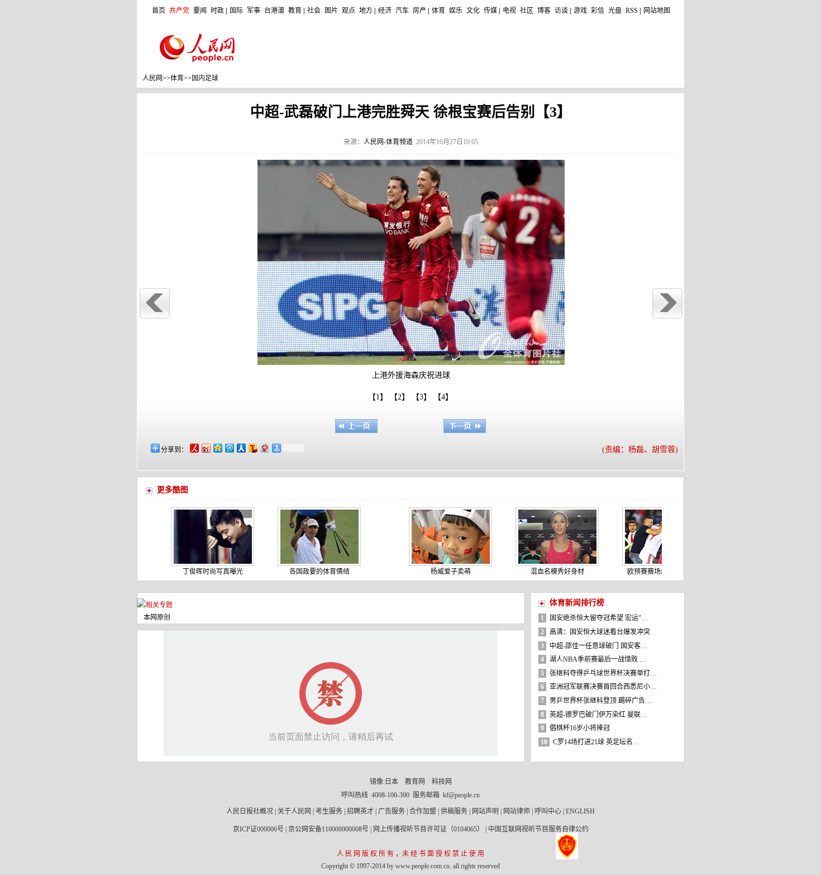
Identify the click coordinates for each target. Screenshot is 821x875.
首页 (158, 11)
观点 (348, 11)
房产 (419, 11)
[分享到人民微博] (193, 448)
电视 (509, 11)
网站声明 (485, 811)
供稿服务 (454, 811)
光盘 (615, 11)
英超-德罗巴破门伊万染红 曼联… (598, 715)
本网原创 (157, 617)
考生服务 (329, 811)
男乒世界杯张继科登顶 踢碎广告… (601, 701)
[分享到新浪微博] (205, 448)
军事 (253, 11)
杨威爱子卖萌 (433, 572)
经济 (385, 11)
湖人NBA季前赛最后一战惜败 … (598, 659)
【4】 (445, 397)
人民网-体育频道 (388, 142)
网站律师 (516, 811)
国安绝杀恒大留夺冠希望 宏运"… (599, 618)
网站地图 (656, 11)
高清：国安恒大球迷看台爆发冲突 (600, 632)
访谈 (561, 11)
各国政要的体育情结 (302, 572)
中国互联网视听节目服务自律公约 (538, 829)
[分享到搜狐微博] (252, 448)
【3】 (423, 397)
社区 (526, 11)
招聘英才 (360, 811)
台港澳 (274, 11)
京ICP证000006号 (258, 829)
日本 (391, 782)
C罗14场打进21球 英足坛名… (596, 742)
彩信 (597, 11)
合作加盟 (422, 811)
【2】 (401, 397)
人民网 (152, 78)
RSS (632, 11)
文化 (473, 11)
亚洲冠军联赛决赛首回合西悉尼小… (603, 687)
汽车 (402, 11)
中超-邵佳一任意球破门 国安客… (598, 646)
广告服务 (391, 811)
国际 (236, 11)
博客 (544, 11)
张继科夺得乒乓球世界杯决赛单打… (603, 673)
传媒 (490, 11)
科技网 (442, 782)
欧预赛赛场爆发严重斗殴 (647, 572)
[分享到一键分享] (275, 448)
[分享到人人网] (240, 448)
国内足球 (205, 78)
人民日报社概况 (249, 811)
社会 (314, 11)
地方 (366, 11)
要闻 (200, 11)
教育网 (415, 782)
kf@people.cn (461, 795)
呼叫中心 (547, 811)
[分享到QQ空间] (217, 448)
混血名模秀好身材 (540, 572)
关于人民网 (294, 811)
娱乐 (455, 11)
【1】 (378, 397)
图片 (331, 11)
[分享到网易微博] (264, 448)
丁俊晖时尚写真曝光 (195, 572)
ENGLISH (580, 811)
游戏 (580, 11)
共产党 (179, 11)
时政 (217, 11)
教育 (295, 11)
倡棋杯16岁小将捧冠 (580, 728)
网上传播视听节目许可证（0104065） (428, 829)
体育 (438, 11)
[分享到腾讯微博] (229, 448)
